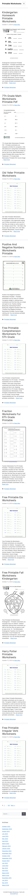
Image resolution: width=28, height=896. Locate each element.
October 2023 (6, 826)
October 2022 (6, 856)
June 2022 (5, 865)
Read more (12, 83)
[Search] (24, 814)
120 (9, 805)
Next (13, 805)
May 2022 (5, 868)
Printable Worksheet (10, 87)
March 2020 (5, 875)
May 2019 (5, 883)
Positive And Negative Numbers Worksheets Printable (13, 249)
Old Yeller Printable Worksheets (13, 174)
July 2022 (5, 863)
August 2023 (6, 831)
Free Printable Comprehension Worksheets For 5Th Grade (11, 332)
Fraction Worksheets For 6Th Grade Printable (11, 416)
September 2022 (7, 858)
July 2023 (5, 834)
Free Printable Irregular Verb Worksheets (10, 730)
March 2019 (5, 885)
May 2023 (5, 838)
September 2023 (7, 829)
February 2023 (6, 846)
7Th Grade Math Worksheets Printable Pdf (11, 98)
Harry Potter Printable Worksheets (9, 654)
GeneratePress (14, 893)
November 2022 (6, 853)
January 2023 (6, 848)
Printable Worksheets (11, 4)
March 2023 (5, 843)
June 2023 (5, 836)
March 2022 (5, 873)
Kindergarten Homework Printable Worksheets (10, 17)
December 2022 (6, 851)
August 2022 (6, 861)
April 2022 (5, 870)
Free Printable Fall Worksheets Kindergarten (12, 575)
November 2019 (6, 878)
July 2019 (5, 880)
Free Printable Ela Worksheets (12, 499)
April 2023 (5, 841)
